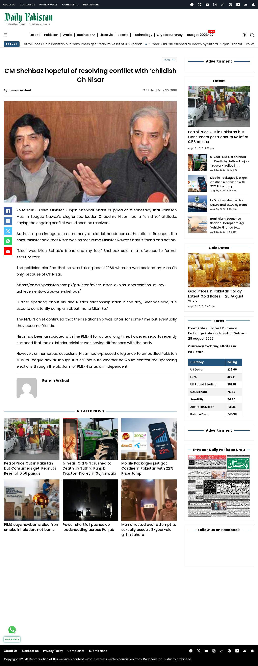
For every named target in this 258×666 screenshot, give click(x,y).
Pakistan (51, 35)
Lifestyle (106, 35)
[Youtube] (207, 4)
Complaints (70, 4)
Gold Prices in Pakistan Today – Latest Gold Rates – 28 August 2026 (216, 296)
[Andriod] (245, 4)
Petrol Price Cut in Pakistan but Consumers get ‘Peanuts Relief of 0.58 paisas (30, 468)
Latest (34, 35)
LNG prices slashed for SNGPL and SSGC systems (229, 202)
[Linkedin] (238, 4)
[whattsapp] (12, 630)
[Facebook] (192, 4)
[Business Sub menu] (93, 35)
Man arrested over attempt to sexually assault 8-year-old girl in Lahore (148, 529)
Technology (142, 35)
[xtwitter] (199, 4)
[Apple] (253, 4)
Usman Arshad (19, 90)
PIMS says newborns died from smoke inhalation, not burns (31, 527)
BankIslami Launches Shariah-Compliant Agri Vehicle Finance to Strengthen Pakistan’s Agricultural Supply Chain (229, 227)
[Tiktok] (222, 4)
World (67, 35)
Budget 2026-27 (200, 35)
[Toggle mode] (244, 34)
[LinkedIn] (8, 221)
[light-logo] (29, 19)
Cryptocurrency (170, 35)
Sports (123, 35)
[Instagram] (214, 4)
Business (84, 35)
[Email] (8, 251)
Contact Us (27, 4)
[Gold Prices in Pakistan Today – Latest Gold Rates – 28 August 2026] (219, 270)
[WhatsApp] (8, 241)
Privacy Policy (48, 4)
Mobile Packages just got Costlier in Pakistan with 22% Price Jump (147, 468)
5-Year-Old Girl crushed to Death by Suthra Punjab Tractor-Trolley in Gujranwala (185, 44)
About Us (9, 4)
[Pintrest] (230, 4)
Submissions (91, 4)
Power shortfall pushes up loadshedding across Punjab (88, 527)
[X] (8, 231)
